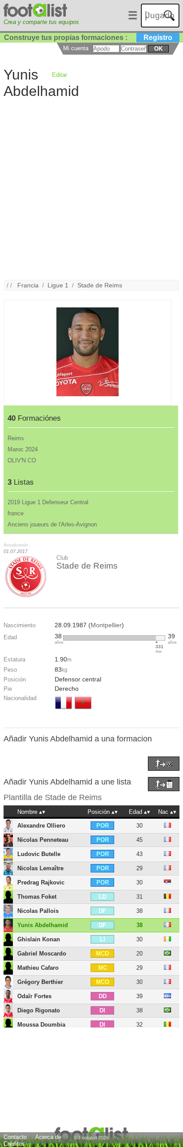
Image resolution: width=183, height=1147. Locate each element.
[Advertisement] (91, 188)
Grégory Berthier (40, 982)
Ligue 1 (58, 285)
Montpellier (106, 625)
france (16, 513)
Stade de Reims (99, 285)
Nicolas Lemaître (40, 868)
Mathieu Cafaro (38, 967)
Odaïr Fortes (34, 996)
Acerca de (48, 1137)
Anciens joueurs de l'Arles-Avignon (52, 524)
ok (158, 48)
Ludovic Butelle (38, 854)
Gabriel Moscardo (41, 953)
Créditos (14, 1143)
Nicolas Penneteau (42, 839)
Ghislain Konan (38, 939)
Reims (16, 438)
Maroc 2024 (23, 449)
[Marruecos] (83, 709)
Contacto (15, 1137)
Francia (28, 285)
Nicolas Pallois (38, 911)
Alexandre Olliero (41, 825)
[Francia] (63, 709)
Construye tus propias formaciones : (88, 37)
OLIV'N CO (22, 460)
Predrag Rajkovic (40, 882)
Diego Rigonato (38, 1010)
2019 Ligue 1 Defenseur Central (48, 502)
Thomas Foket (36, 896)
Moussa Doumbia (41, 1024)
